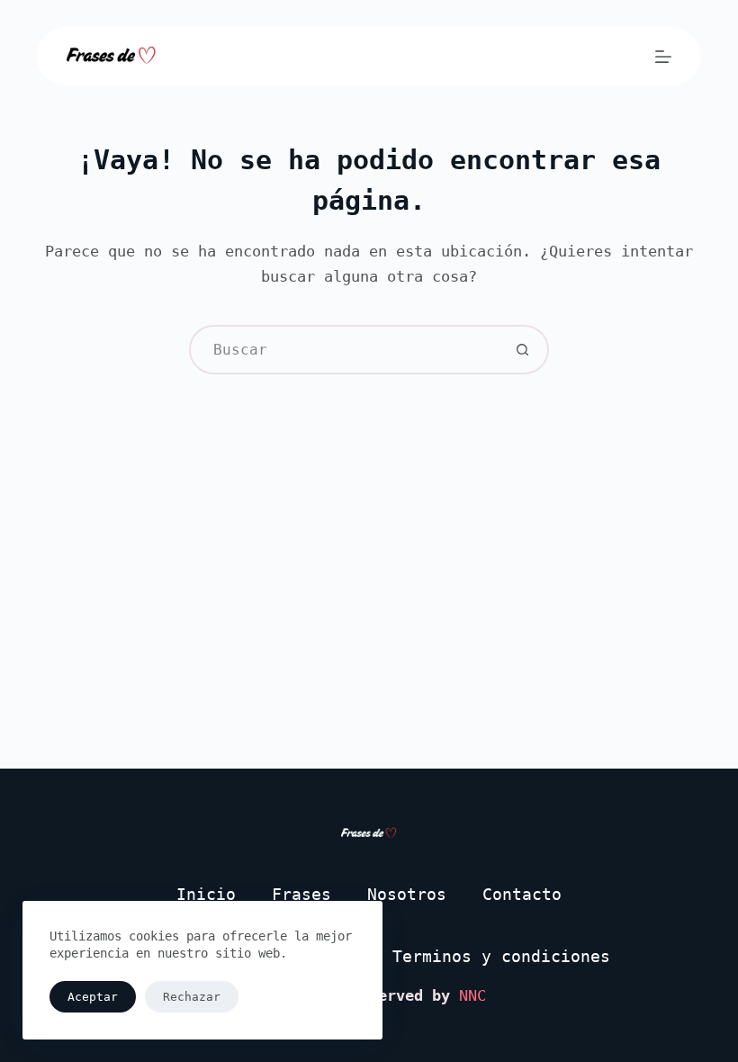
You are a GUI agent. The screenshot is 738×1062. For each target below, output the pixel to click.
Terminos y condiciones (501, 956)
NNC (472, 995)
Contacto (522, 894)
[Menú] (663, 57)
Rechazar (191, 997)
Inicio (206, 894)
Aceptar (93, 997)
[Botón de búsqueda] (522, 349)
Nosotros (406, 894)
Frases (301, 894)
